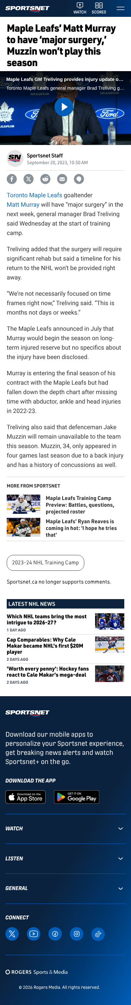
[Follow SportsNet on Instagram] (76, 933)
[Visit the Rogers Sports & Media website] (36, 972)
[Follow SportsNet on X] (12, 933)
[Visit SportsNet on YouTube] (33, 933)
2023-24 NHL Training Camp (45, 562)
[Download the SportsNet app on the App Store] (25, 796)
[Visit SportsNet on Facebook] (55, 933)
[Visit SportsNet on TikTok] (98, 933)
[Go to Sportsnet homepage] (27, 9)
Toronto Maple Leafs (34, 195)
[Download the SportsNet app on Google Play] (76, 796)
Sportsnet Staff (45, 155)
